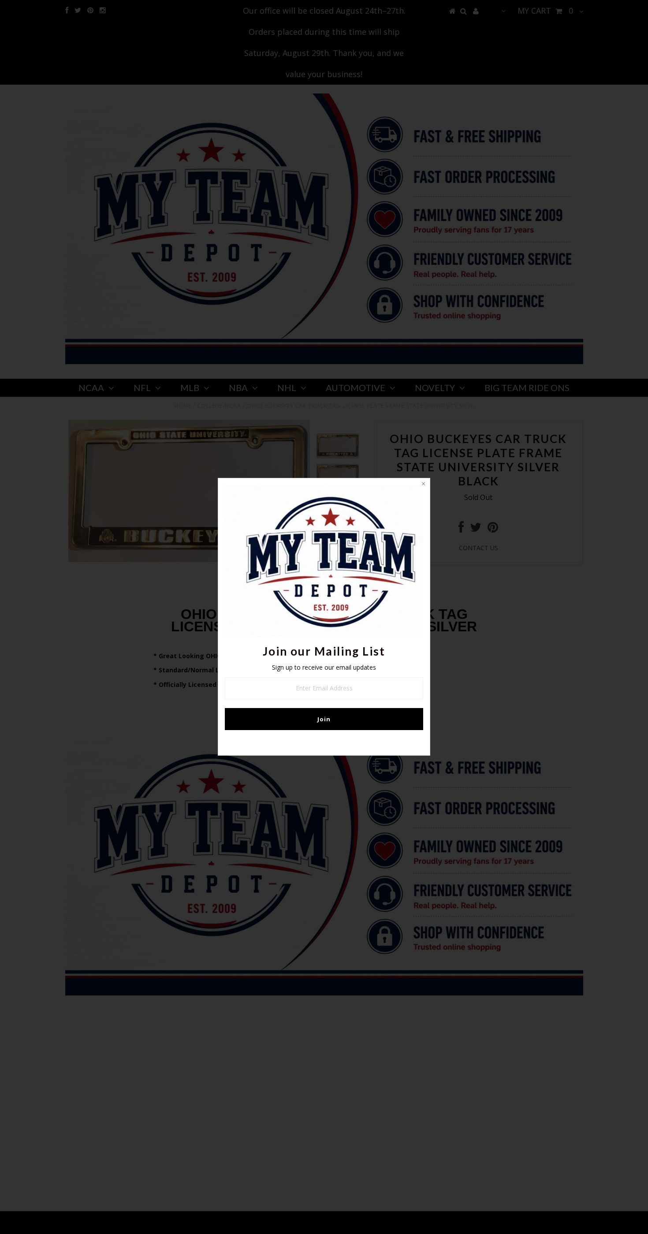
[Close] (423, 485)
